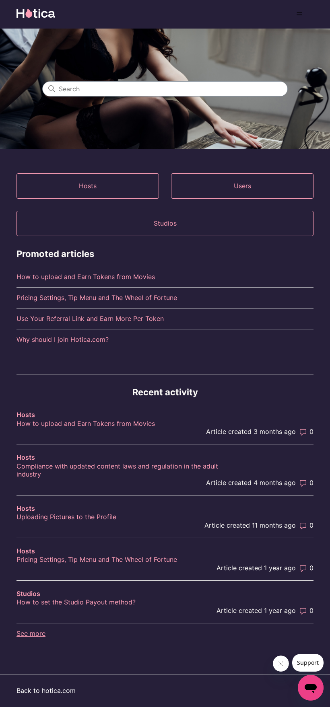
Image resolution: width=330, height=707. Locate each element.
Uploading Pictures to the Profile (66, 517)
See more (30, 633)
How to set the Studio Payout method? (76, 602)
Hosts (25, 415)
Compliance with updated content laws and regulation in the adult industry (117, 470)
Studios (28, 594)
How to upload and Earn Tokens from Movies (85, 277)
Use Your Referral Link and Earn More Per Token (90, 318)
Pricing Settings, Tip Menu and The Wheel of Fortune (96, 298)
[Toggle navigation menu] (299, 14)
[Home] (35, 13)
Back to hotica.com (46, 690)
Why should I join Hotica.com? (62, 339)
